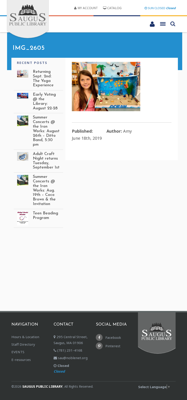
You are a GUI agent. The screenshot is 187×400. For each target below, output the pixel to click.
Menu (163, 22)
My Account (87, 8)
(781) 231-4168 (69, 350)
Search (173, 22)
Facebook (112, 337)
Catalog (114, 8)
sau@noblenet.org (72, 357)
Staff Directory (23, 344)
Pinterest (112, 346)
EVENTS (17, 352)
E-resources (21, 359)
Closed (61, 368)
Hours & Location (25, 336)
